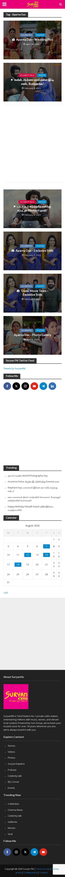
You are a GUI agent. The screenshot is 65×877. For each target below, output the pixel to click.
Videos (42, 75)
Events (11, 787)
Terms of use (42, 868)
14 (46, 554)
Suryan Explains (16, 763)
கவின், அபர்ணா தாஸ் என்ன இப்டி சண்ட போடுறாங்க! (34, 81)
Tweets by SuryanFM (14, 368)
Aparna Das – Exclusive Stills (34, 250)
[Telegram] (43, 386)
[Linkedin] (52, 386)
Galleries (12, 821)
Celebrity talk (27, 75)
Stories (11, 745)
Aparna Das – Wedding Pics (34, 39)
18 (17, 564)
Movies (11, 827)
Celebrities (26, 35)
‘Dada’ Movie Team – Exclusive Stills (34, 292)
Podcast (12, 769)
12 (27, 554)
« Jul (5, 592)
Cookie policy (30, 872)
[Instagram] (25, 386)
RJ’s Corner (13, 781)
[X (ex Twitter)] (16, 386)
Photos (40, 35)
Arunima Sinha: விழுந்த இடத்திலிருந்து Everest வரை (33, 481)
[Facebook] (7, 386)
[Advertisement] (32, 143)
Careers (44, 872)
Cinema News (15, 809)
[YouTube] (34, 386)
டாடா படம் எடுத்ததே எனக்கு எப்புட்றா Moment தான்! (34, 208)
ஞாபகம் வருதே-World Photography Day (28, 475)
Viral (10, 834)
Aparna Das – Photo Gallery (32, 335)
